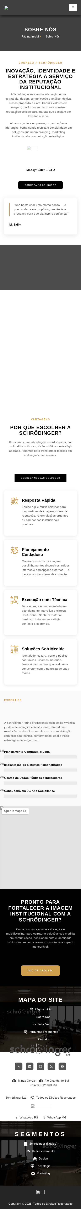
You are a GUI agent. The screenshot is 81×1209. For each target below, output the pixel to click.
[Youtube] (62, 1066)
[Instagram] (40, 1066)
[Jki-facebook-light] (18, 1066)
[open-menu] (73, 7)
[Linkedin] (29, 1066)
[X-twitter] (51, 1066)
